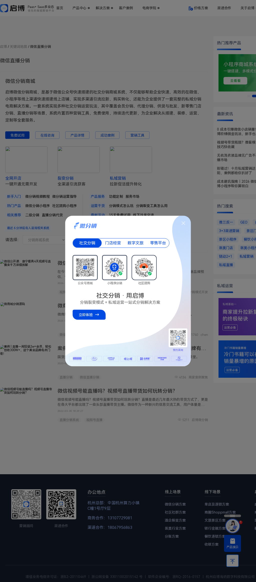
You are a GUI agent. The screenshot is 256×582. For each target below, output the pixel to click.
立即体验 (86, 315)
